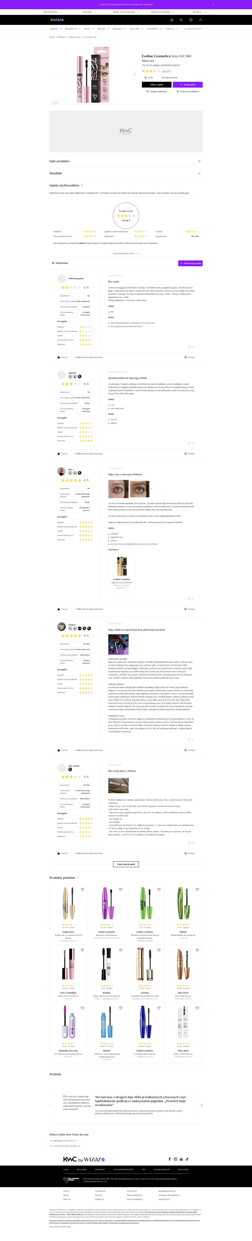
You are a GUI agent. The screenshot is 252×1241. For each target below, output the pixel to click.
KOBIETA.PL (99, 1199)
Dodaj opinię (190, 84)
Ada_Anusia (73, 765)
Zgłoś (193, 347)
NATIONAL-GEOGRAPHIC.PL (169, 1195)
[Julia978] (61, 375)
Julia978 (72, 373)
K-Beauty (170, 29)
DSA (143, 1169)
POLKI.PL (98, 1195)
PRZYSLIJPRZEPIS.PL (134, 1195)
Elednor (71, 624)
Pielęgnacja (71, 29)
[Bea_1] (61, 471)
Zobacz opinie (156, 84)
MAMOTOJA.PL (164, 1199)
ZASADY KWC (100, 1169)
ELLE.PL (66, 1191)
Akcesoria (135, 29)
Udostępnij (191, 357)
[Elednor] (61, 626)
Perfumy (101, 29)
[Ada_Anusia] (61, 768)
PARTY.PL (67, 1199)
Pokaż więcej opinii (126, 864)
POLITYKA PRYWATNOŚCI (123, 1169)
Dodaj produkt (194, 29)
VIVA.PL (66, 1195)
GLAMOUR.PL (100, 1191)
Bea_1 (71, 469)
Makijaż (54, 29)
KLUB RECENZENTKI (161, 1169)
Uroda (52, 37)
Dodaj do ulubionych (158, 91)
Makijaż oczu (75, 37)
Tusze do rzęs (90, 37)
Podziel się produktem (189, 91)
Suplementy (152, 29)
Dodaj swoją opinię (192, 263)
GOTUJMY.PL (132, 1191)
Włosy (87, 29)
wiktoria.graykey (76, 278)
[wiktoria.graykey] (61, 278)
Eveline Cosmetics (156, 56)
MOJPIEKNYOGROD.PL (167, 1191)
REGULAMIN (81, 1169)
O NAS (65, 1169)
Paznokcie (117, 29)
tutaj (69, 1227)
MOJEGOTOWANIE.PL (135, 1199)
